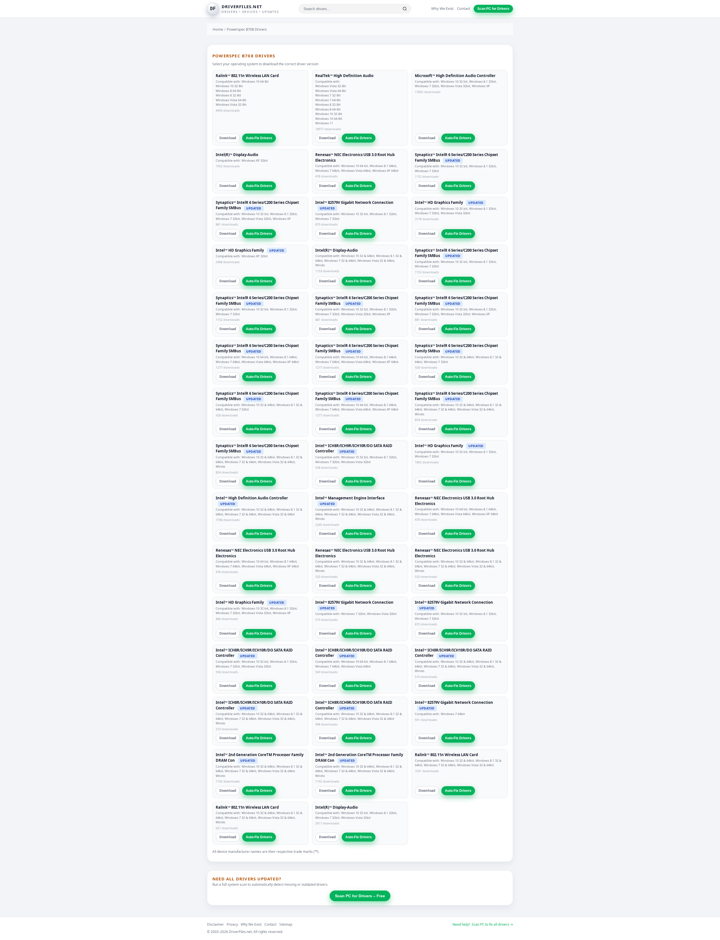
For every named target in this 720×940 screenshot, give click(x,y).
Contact (463, 8)
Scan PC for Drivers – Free (360, 896)
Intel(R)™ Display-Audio (237, 154)
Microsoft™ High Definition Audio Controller (455, 75)
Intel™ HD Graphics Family (439, 202)
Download (227, 138)
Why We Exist (442, 8)
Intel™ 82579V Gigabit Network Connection (354, 202)
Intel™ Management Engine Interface (350, 498)
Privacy (232, 924)
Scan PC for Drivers (493, 9)
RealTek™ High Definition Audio (344, 75)
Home (218, 29)
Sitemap (285, 924)
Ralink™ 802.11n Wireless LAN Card (247, 75)
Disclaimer (215, 924)
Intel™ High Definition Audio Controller (252, 498)
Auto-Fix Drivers (259, 138)
